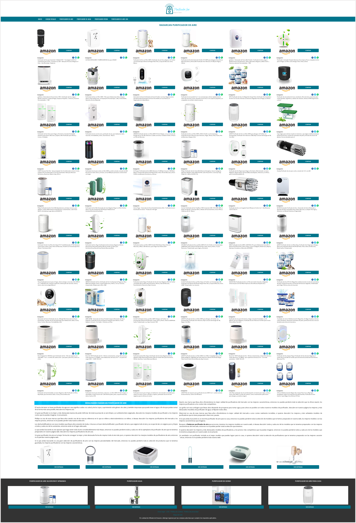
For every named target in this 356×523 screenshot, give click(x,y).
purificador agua (134, 481)
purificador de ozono (221, 481)
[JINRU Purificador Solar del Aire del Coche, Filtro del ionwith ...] (148, 455)
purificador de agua (84, 19)
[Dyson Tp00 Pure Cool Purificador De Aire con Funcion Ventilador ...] (196, 455)
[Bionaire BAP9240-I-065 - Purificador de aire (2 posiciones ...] (243, 455)
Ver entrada (58, 467)
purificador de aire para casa (308, 481)
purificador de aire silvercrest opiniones (47, 481)
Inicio (40, 19)
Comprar (69, 50)
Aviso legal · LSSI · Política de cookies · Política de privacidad (178, 512)
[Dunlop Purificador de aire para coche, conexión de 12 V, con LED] (291, 149)
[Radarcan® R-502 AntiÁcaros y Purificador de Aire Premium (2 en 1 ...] (52, 455)
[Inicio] (178, 15)
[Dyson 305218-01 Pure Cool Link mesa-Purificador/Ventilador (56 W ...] (100, 455)
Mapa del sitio (178, 515)
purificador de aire (66, 19)
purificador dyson (101, 19)
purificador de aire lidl (119, 19)
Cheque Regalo (51, 19)
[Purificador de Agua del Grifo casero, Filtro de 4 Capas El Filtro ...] (291, 455)
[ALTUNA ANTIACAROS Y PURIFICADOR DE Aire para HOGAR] (100, 38)
